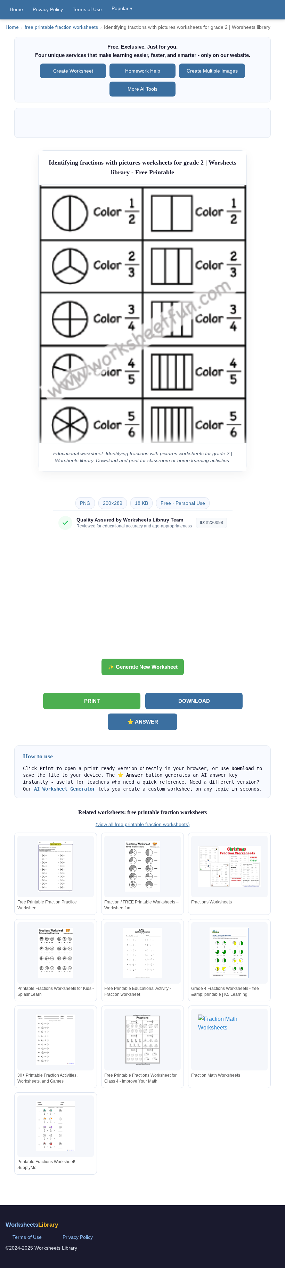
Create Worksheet (73, 71)
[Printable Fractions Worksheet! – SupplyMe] (55, 1126)
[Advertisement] (142, 596)
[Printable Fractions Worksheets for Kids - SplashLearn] (55, 953)
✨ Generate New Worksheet (143, 667)
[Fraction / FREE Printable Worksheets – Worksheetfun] (142, 866)
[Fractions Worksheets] (229, 866)
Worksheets (32, 1224)
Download (194, 701)
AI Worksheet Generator (64, 789)
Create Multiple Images (212, 71)
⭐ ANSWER (142, 722)
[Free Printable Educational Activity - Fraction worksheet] (142, 953)
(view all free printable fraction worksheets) (143, 824)
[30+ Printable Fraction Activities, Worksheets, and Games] (55, 1040)
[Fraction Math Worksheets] (229, 1040)
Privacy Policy (48, 9)
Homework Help (142, 71)
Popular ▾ (122, 8)
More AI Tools (142, 89)
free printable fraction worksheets (61, 27)
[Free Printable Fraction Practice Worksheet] (55, 866)
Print (92, 701)
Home (16, 9)
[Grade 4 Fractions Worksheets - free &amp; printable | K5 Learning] (229, 953)
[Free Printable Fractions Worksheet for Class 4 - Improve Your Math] (142, 1040)
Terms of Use (87, 9)
